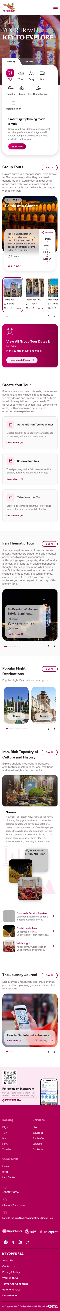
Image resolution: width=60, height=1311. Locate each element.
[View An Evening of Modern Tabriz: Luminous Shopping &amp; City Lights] (30, 615)
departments (9, 1295)
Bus (4, 1138)
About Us (7, 1260)
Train (4, 1132)
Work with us (10, 1277)
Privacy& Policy (11, 1272)
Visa (35, 1127)
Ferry (5, 1143)
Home (5, 1166)
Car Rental (38, 1149)
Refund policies (11, 1289)
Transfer (6, 1149)
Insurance (38, 1132)
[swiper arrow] (48, 646)
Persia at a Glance (21, 205)
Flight (5, 1127)
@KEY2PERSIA (11, 1100)
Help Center (8, 1177)
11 (31, 317)
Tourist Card (39, 1138)
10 (29, 317)
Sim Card (37, 1143)
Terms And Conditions (15, 1283)
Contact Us (9, 1266)
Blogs (5, 1171)
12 (34, 317)
